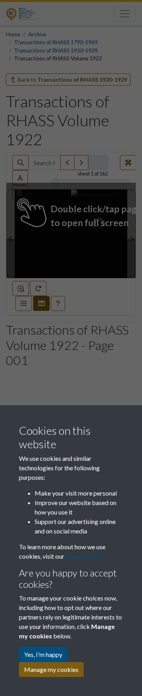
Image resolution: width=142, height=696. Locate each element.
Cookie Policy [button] (84, 556)
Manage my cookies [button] (51, 669)
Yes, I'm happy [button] (43, 654)
